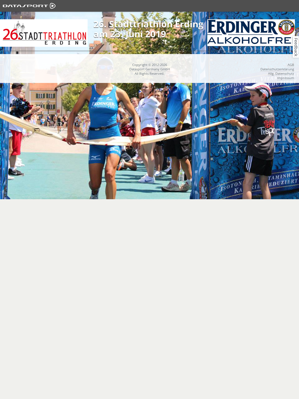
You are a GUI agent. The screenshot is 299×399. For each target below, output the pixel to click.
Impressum (285, 78)
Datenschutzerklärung (277, 69)
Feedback (296, 47)
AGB (291, 65)
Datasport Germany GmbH (149, 69)
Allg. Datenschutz (281, 73)
